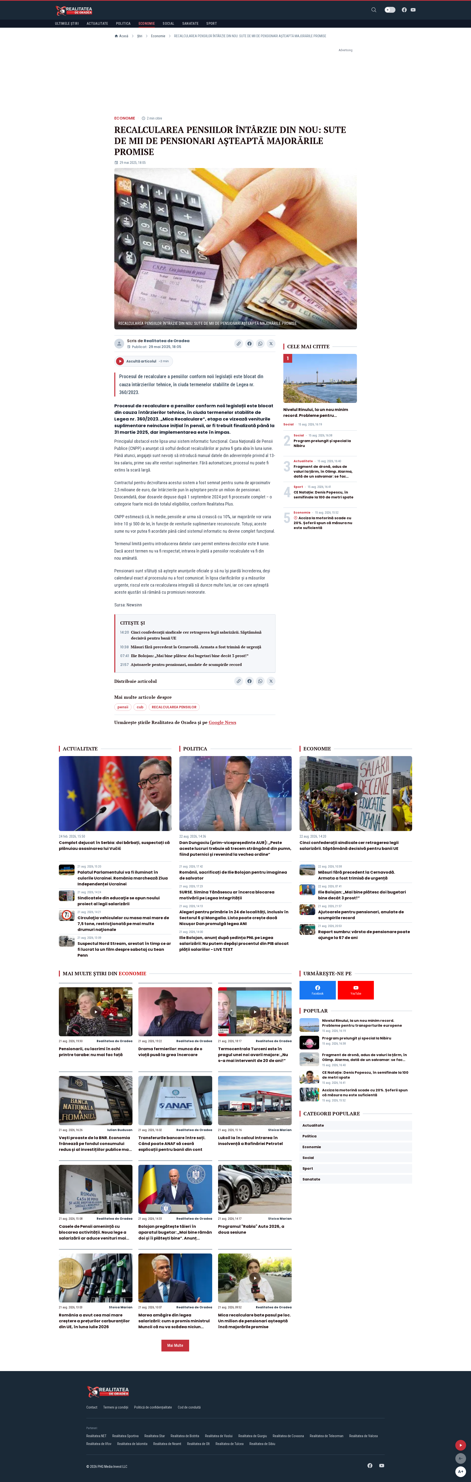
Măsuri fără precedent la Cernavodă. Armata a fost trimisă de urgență (196, 647)
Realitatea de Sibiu (262, 1444)
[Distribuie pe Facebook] (249, 343)
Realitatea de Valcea (363, 1436)
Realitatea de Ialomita (132, 1444)
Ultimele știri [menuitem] (67, 23)
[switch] (390, 10)
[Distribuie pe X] (271, 343)
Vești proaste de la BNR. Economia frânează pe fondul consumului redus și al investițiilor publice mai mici (94, 1146)
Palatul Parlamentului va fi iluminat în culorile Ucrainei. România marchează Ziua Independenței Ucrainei (123, 878)
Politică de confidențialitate (153, 1407)
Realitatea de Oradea (167, 341)
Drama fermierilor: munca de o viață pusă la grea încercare (170, 1052)
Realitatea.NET (96, 1436)
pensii (123, 707)
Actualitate (303, 461)
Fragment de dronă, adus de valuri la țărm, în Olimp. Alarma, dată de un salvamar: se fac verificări (323, 474)
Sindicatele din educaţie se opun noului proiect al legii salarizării (119, 901)
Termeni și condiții (115, 1407)
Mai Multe (175, 1345)
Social (288, 424)
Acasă (123, 36)
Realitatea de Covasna (288, 1436)
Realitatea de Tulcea (230, 1444)
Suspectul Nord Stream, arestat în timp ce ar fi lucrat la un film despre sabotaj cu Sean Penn (124, 949)
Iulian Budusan (119, 1130)
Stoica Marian (280, 1130)
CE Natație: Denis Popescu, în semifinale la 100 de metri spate (323, 495)
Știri (139, 36)
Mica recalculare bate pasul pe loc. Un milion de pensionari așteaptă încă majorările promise (254, 1321)
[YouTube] (413, 10)
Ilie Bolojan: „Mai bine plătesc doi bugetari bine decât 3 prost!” (190, 655)
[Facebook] (404, 10)
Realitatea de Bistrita (185, 1436)
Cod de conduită (189, 1407)
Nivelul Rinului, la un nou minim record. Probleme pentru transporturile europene (315, 415)
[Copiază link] (238, 343)
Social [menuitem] (168, 23)
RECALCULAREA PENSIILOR (174, 707)
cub (140, 707)
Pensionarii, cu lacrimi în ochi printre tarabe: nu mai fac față (91, 1052)
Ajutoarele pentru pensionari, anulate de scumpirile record (186, 664)
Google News (222, 722)
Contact (91, 1407)
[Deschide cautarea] (374, 10)
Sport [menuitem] (211, 23)
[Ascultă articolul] (460, 1445)
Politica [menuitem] (123, 23)
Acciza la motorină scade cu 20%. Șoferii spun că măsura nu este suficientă (323, 523)
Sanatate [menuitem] (190, 23)
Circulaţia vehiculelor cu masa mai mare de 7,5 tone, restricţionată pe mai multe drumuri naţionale (123, 923)
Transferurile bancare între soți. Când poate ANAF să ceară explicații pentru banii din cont (171, 1143)
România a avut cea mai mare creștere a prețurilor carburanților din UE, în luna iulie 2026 (94, 1321)
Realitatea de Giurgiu (252, 1436)
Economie (158, 36)
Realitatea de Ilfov (98, 1444)
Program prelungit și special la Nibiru (356, 1038)
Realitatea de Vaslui (219, 1436)
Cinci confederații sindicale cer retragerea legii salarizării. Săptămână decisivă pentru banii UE (196, 635)
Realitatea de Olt (198, 1444)
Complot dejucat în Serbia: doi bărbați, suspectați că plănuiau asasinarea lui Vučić (114, 845)
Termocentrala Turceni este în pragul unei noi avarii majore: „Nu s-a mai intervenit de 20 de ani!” (253, 1054)
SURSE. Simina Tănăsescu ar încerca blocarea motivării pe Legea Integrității (227, 895)
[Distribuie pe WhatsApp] (260, 343)
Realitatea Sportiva (125, 1436)
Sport (298, 487)
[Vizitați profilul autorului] (119, 344)
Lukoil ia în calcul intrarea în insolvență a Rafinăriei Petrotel (250, 1140)
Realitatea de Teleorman (326, 1436)
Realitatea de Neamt (167, 1444)
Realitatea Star (154, 1436)
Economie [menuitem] (147, 23)
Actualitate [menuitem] (97, 23)
